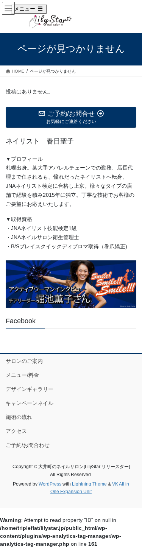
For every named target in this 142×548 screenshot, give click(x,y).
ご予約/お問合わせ (28, 445)
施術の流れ (19, 417)
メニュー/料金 (22, 375)
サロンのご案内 (24, 361)
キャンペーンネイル (29, 403)
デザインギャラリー (29, 389)
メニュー (30, 8)
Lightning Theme (89, 484)
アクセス (16, 431)
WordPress (50, 484)
